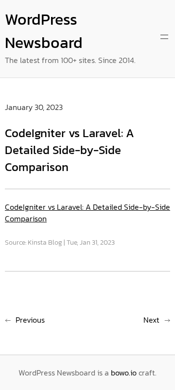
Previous (30, 320)
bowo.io (124, 372)
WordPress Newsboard (44, 31)
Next (151, 320)
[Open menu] (164, 37)
